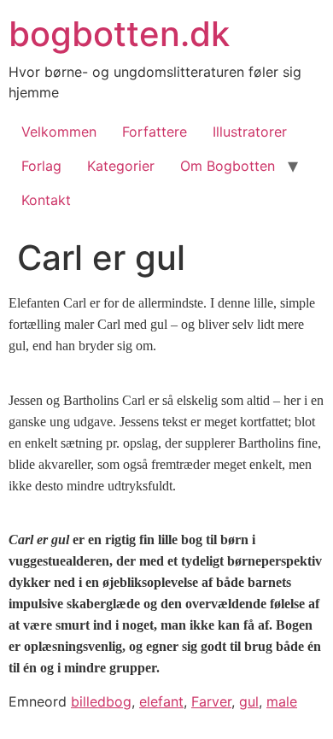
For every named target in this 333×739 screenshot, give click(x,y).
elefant (161, 701)
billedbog (101, 701)
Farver (211, 701)
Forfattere (154, 131)
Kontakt (46, 199)
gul (249, 701)
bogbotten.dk (119, 34)
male (281, 701)
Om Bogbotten (227, 165)
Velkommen (58, 131)
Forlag (41, 165)
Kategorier (121, 165)
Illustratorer (250, 131)
